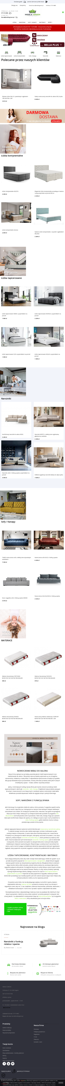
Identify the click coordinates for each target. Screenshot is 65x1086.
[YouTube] (8, 1063)
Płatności (36, 1039)
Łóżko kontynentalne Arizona (10, 230)
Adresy (4, 1055)
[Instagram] (12, 1063)
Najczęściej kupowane (9, 1033)
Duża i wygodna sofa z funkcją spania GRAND (14, 598)
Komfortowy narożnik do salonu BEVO (12, 434)
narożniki (26, 789)
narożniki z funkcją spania (41, 840)
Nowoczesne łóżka (32, 39)
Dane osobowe (7, 1048)
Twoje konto (8, 1044)
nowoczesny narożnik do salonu (50, 829)
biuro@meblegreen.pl (8, 17)
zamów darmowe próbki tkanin (36, 1)
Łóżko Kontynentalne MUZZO (10, 191)
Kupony (5, 1058)
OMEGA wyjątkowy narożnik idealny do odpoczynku (49, 475)
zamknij (61, 1082)
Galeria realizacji (7, 1027)
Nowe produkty (7, 1030)
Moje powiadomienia (8, 1060)
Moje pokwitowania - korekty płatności (13, 1053)
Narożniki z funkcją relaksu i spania (13, 942)
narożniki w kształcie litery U (30, 838)
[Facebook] (4, 1063)
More (49, 22)
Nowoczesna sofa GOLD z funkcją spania (46, 557)
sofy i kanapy (34, 789)
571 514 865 (5, 13)
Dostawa (36, 1029)
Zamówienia (6, 1050)
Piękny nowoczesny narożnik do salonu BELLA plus (49, 96)
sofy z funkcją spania (31, 820)
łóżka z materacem (20, 898)
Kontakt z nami (38, 1042)
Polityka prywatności (39, 1032)
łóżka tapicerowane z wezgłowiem (34, 861)
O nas (35, 1037)
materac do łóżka (26, 884)
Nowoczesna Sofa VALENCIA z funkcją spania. (47, 596)
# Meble (6, 934)
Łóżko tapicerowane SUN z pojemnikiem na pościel (16, 354)
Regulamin (37, 1034)
